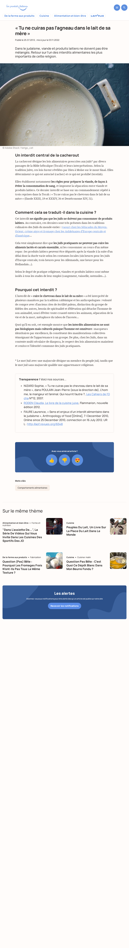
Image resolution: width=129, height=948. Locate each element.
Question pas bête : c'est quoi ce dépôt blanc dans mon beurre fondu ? (84, 565)
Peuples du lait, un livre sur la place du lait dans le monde (86, 530)
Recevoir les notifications (64, 605)
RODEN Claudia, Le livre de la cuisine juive (51, 403)
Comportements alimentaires (32, 487)
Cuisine (44, 15)
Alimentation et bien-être (70, 15)
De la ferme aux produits (19, 15)
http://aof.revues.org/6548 (45, 424)
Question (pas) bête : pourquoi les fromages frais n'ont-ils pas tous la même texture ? (22, 567)
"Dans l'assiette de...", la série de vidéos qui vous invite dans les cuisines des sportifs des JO (22, 535)
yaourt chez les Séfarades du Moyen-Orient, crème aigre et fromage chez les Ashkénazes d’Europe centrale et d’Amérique (61, 231)
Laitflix (97, 15)
